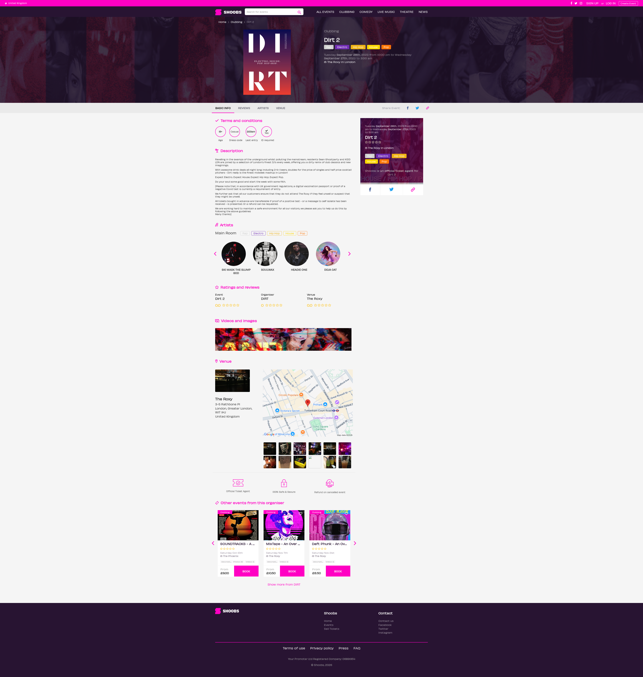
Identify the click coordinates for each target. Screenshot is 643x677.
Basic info (223, 108)
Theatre (407, 11)
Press (343, 648)
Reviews (244, 108)
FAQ (356, 648)
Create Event (628, 3)
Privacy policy (322, 648)
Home (222, 21)
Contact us (386, 620)
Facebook (385, 624)
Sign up (592, 3)
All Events (325, 11)
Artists (263, 108)
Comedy (366, 11)
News (423, 11)
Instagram (385, 632)
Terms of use (294, 648)
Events (328, 624)
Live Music (386, 11)
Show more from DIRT (284, 584)
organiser (275, 502)
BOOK (246, 571)
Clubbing (346, 11)
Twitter (383, 628)
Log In (611, 3)
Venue (280, 108)
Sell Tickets (331, 628)
